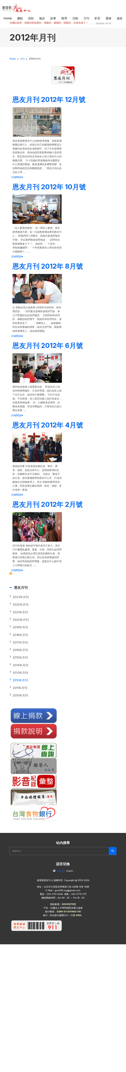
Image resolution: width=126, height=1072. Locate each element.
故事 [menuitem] (53, 18)
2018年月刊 (20, 635)
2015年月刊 (20, 657)
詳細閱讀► (17, 177)
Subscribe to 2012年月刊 (11, 573)
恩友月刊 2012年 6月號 (47, 345)
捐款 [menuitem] (31, 18)
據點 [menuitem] (20, 18)
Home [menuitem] (8, 18)
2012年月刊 (20, 680)
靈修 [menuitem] (108, 18)
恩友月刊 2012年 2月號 (47, 504)
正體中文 (61, 871)
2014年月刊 (20, 665)
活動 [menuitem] (75, 18)
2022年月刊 (20, 604)
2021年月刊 (20, 612)
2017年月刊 (20, 642)
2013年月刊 (20, 673)
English (69, 871)
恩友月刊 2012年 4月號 (47, 425)
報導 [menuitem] (64, 18)
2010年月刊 (20, 695)
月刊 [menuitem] (86, 18)
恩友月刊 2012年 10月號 (49, 187)
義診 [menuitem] (42, 18)
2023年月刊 (21, 597)
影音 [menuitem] (97, 18)
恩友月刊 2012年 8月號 (47, 266)
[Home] (16, 7)
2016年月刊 (20, 650)
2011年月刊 (20, 688)
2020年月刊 (21, 620)
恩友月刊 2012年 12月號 (48, 99)
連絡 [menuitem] (119, 18)
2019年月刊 (20, 627)
